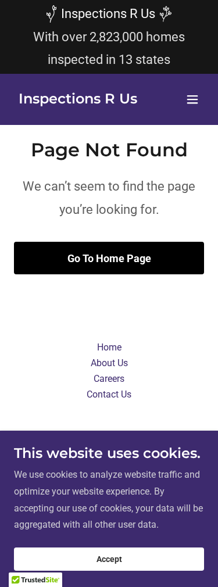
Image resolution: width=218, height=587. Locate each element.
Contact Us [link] (109, 394)
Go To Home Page (109, 258)
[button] (192, 99)
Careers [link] (109, 378)
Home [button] (109, 347)
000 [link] (132, 37)
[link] (78, 100)
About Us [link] (109, 362)
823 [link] (109, 37)
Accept (109, 559)
